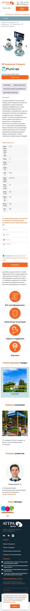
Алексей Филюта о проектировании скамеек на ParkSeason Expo (16, 570)
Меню (6, 18)
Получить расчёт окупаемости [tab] (14, 89)
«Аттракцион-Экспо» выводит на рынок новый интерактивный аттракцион (15, 562)
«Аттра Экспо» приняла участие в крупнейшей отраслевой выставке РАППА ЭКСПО (15, 574)
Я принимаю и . (15, 258)
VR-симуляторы (15, 24)
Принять (15, 606)
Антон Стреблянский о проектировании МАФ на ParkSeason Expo (16, 566)
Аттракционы (11, 22)
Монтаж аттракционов (9, 544)
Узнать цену (15, 77)
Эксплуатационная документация (12, 551)
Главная (3, 22)
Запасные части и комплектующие (12, 554)
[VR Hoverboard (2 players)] (15, 44)
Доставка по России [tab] (11, 92)
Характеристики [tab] (19, 85)
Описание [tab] (7, 85)
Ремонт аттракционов (8, 547)
